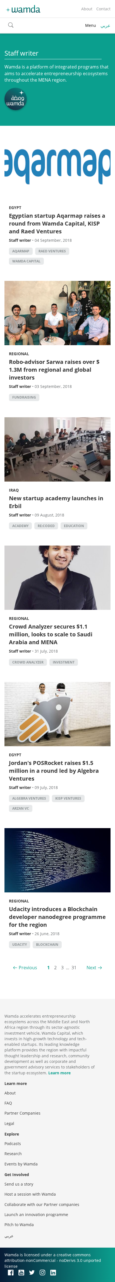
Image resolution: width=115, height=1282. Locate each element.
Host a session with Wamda (30, 1194)
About (86, 8)
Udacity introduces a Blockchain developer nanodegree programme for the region (57, 916)
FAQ (8, 1103)
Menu (90, 25)
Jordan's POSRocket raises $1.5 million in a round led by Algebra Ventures (54, 770)
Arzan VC (20, 808)
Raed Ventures (52, 251)
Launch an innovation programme (36, 1214)
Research (13, 1153)
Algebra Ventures (29, 798)
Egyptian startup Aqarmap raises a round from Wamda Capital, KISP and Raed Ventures (57, 223)
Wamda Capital (26, 261)
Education (74, 525)
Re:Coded (46, 525)
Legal (9, 1123)
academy (20, 525)
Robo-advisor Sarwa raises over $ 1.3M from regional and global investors (54, 369)
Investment (64, 662)
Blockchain (47, 944)
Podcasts (12, 1143)
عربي (105, 25)
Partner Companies (22, 1113)
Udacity (19, 944)
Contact (103, 8)
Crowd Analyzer (28, 662)
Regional (19, 353)
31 (73, 968)
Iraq (14, 490)
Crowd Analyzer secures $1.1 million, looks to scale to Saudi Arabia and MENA (50, 634)
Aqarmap (20, 251)
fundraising (24, 397)
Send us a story (18, 1184)
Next (91, 968)
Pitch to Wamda (19, 1224)
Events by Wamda (21, 1164)
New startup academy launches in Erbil (56, 502)
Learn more (59, 1072)
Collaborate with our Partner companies (41, 1204)
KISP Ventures (68, 798)
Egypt (15, 207)
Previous (28, 968)
